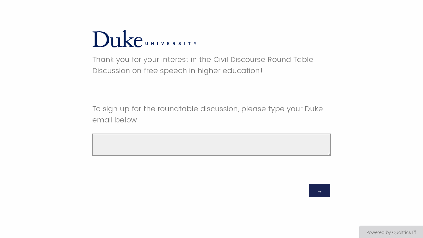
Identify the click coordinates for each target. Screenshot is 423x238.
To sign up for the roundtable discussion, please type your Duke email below (207, 114)
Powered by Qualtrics (389, 232)
